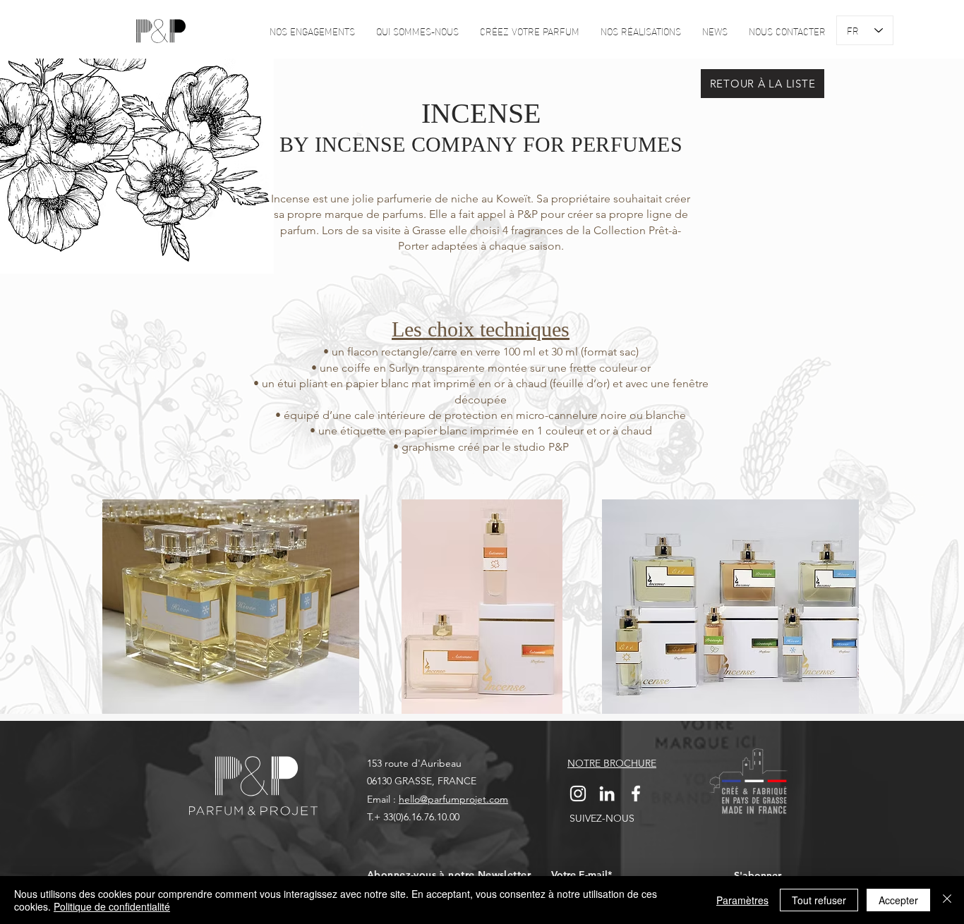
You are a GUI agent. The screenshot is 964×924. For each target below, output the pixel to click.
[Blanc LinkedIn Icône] (606, 793)
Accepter (898, 900)
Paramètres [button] (742, 900)
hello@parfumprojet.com (453, 799)
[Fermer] (947, 900)
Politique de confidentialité (112, 906)
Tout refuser (819, 900)
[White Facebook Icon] (635, 793)
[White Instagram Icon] (578, 793)
